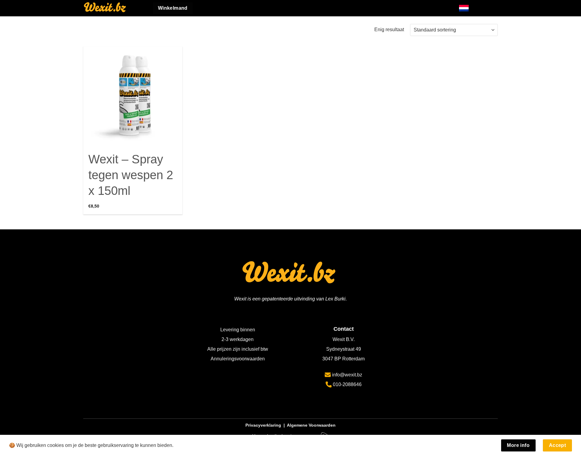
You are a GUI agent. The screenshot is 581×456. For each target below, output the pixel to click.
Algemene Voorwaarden (311, 425)
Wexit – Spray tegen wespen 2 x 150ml (130, 175)
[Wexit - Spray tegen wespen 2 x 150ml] (132, 96)
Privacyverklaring (263, 425)
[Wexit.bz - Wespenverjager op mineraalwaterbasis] (113, 8)
